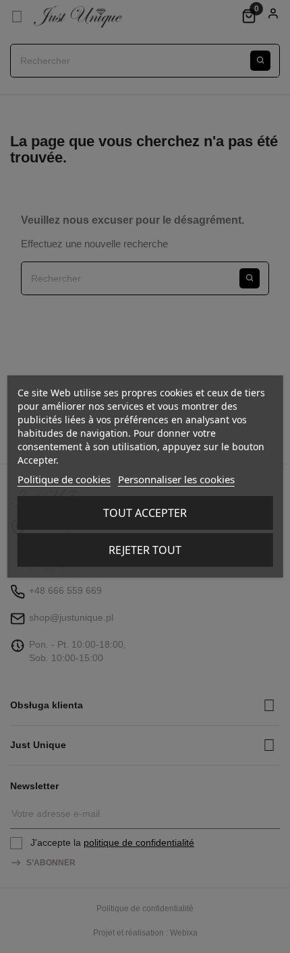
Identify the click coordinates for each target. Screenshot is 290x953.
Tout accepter (145, 512)
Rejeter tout (145, 550)
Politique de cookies (64, 479)
